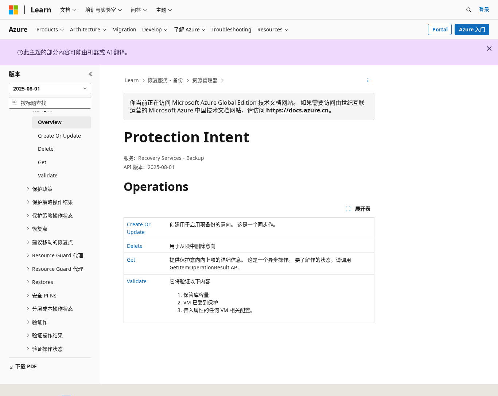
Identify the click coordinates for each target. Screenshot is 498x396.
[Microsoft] (13, 10)
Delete (135, 245)
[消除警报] (489, 48)
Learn (132, 80)
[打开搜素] (469, 9)
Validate (137, 281)
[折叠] (90, 74)
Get (131, 259)
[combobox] (50, 88)
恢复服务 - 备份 (165, 80)
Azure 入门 (472, 29)
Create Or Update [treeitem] (59, 135)
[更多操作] (368, 80)
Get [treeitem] (42, 162)
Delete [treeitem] (46, 148)
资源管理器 (205, 80)
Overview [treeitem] (50, 122)
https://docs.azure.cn (297, 110)
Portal (440, 29)
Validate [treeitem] (48, 175)
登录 (484, 9)
